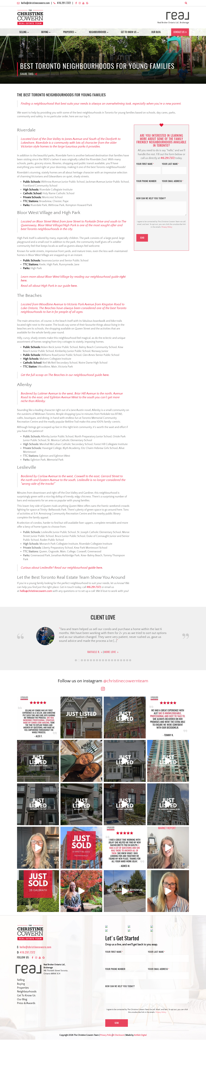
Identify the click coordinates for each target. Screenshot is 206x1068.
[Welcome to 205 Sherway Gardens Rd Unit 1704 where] (168, 761)
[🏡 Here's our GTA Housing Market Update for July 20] (168, 891)
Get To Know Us (26, 995)
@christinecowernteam (125, 680)
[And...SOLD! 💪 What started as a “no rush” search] (81, 848)
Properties (69, 32)
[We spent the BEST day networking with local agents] (81, 761)
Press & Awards (26, 1003)
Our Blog (156, 32)
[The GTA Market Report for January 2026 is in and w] (38, 848)
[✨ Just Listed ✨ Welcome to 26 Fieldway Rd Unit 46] (38, 804)
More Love (109, 652)
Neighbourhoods (98, 32)
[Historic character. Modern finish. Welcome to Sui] (125, 718)
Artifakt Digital (140, 1035)
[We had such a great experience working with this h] (168, 718)
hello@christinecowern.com (35, 3)
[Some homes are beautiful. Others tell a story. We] (38, 761)
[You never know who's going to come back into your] (38, 718)
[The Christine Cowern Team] (30, 17)
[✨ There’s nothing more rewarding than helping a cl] (125, 848)
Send (142, 237)
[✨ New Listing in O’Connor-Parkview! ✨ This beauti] (125, 891)
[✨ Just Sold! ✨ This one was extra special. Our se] (38, 891)
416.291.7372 (64, 3)
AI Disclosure (118, 1035)
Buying (45, 32)
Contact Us (179, 32)
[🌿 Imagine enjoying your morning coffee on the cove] (81, 718)
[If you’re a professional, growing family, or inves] (168, 804)
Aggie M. (93, 652)
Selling (23, 32)
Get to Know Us (129, 32)
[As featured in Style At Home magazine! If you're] (125, 804)
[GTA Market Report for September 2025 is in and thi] (168, 848)
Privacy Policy (167, 227)
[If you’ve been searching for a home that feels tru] (125, 761)
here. (74, 285)
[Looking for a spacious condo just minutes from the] (81, 804)
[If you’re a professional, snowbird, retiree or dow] (81, 891)
